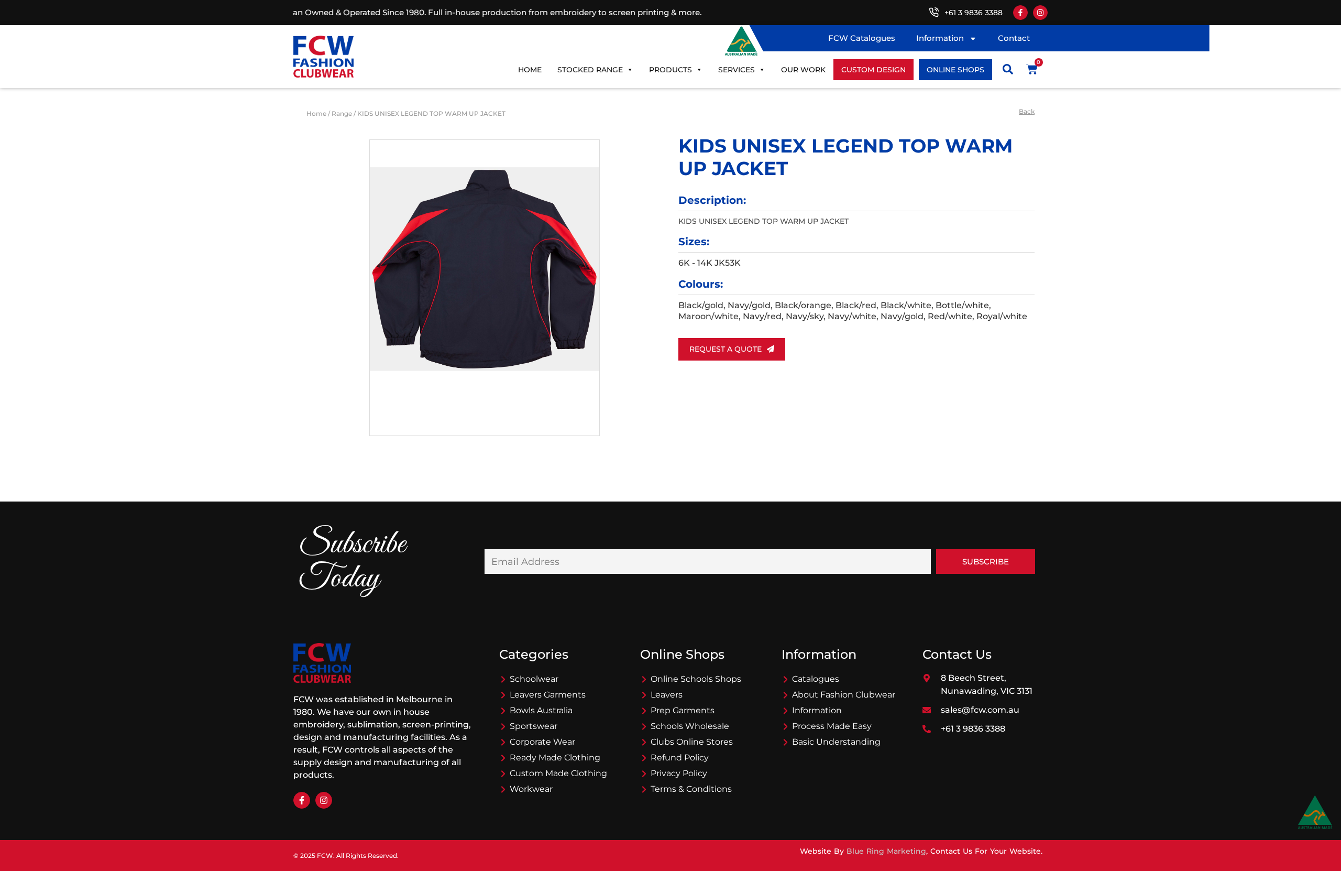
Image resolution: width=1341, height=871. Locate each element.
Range (342, 113)
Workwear (531, 789)
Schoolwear (534, 679)
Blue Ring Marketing (886, 851)
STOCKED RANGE (590, 69)
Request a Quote (725, 349)
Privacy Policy (679, 773)
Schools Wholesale (690, 726)
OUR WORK (803, 69)
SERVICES (736, 69)
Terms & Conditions (691, 789)
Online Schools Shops (696, 679)
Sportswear (533, 726)
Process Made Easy (832, 726)
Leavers (667, 695)
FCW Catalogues (861, 38)
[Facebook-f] (1020, 12)
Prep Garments (683, 710)
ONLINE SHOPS (955, 69)
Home (530, 69)
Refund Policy (680, 758)
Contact (1014, 38)
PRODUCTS (670, 69)
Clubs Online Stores (692, 742)
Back (1027, 111)
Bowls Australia (541, 710)
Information (940, 38)
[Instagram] (1040, 12)
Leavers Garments (548, 695)
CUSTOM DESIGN (873, 69)
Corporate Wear (542, 742)
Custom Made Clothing (558, 773)
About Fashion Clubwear (843, 695)
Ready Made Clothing (555, 758)
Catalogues (815, 679)
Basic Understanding (836, 742)
